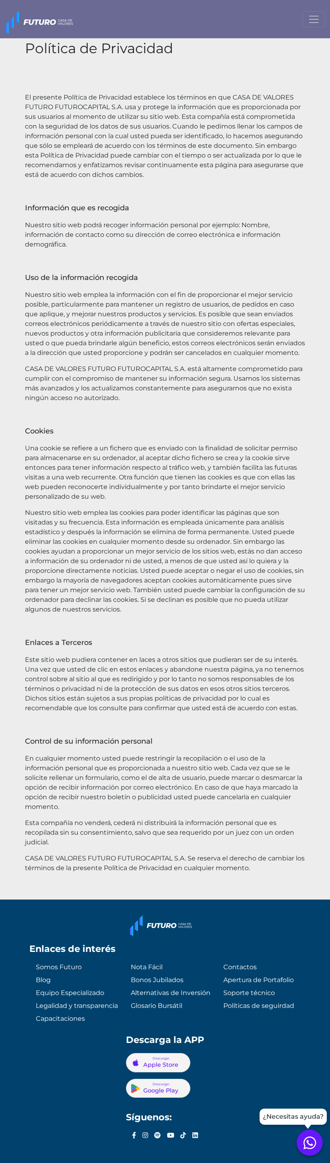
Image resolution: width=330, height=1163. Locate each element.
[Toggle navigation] (314, 19)
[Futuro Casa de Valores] (39, 19)
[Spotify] (157, 1135)
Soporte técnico (249, 993)
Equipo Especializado (70, 993)
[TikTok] (183, 1135)
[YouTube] (170, 1135)
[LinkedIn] (195, 1135)
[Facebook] (134, 1135)
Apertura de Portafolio (258, 980)
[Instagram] (145, 1135)
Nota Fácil (147, 967)
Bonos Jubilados (157, 980)
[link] (310, 1143)
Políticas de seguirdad (258, 1006)
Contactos (240, 967)
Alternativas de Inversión (170, 993)
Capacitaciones (60, 1018)
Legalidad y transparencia (77, 1006)
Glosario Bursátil (156, 1006)
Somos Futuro (59, 967)
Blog (43, 980)
